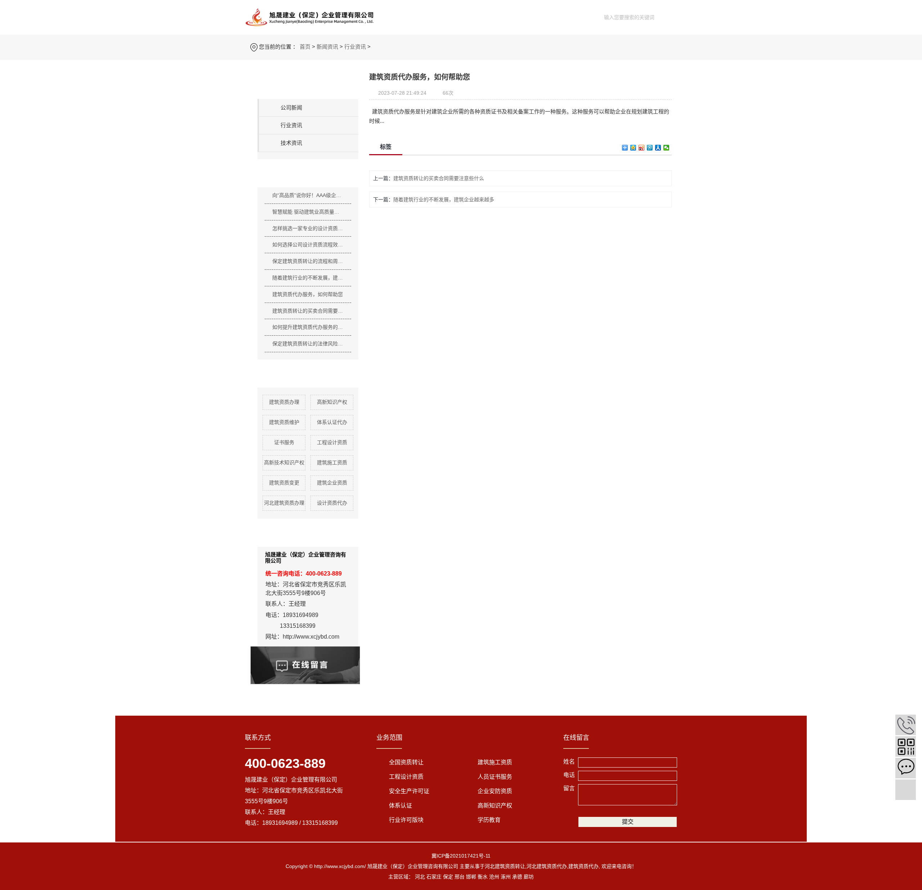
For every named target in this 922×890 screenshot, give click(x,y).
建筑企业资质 (332, 483)
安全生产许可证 (409, 791)
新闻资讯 (488, 16)
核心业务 (448, 16)
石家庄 (434, 877)
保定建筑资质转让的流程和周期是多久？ (308, 261)
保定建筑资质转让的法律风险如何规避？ (308, 343)
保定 (448, 877)
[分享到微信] (666, 148)
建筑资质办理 (284, 402)
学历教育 (489, 820)
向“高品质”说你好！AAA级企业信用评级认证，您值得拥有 (308, 195)
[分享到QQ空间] (633, 148)
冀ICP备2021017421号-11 (461, 856)
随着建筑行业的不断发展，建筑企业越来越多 (308, 278)
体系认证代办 (332, 422)
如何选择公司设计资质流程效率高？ (308, 244)
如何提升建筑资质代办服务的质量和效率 (308, 327)
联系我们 (569, 16)
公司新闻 (291, 107)
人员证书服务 (495, 777)
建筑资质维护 (284, 422)
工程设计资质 (332, 442)
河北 (420, 877)
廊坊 (529, 877)
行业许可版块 (406, 820)
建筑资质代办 (583, 866)
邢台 (460, 877)
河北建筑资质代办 (547, 866)
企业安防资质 (495, 791)
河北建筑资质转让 (505, 866)
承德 (517, 877)
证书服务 (284, 442)
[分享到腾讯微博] (650, 148)
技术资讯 (291, 143)
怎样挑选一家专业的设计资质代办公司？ (308, 228)
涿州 (506, 877)
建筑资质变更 (284, 483)
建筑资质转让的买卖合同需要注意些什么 (308, 311)
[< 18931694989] (905, 725)
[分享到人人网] (658, 148)
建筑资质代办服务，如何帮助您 (307, 294)
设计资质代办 (332, 503)
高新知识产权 (332, 402)
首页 (414, 16)
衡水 (483, 877)
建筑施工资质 (332, 462)
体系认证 (400, 805)
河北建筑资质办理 (284, 503)
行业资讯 (355, 47)
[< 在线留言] (905, 768)
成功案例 (529, 16)
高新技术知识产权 (284, 462)
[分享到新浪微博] (642, 148)
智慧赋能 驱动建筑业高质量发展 (308, 212)
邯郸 (471, 877)
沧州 (494, 877)
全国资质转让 (406, 762)
